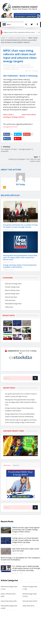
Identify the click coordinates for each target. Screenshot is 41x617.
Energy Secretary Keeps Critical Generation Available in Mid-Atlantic (20, 266)
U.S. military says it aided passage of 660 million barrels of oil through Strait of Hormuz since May (26, 568)
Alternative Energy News (13, 284)
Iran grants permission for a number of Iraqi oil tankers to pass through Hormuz (20, 226)
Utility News (9, 307)
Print (29, 71)
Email (36, 71)
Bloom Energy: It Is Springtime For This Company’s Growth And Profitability (20, 559)
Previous (6, 147)
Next (36, 157)
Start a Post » (8, 114)
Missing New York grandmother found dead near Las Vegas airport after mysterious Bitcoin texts (20, 257)
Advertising (7, 465)
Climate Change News (12, 67)
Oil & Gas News (10, 300)
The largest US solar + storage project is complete (17, 150)
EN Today (13, 65)
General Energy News (26, 67)
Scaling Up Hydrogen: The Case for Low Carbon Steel (24, 160)
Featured (16, 465)
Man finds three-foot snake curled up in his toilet (25, 550)
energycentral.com (10, 127)
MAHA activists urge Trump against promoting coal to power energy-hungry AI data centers (26, 529)
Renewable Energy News (11, 69)
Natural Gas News (11, 297)
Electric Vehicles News (12, 290)
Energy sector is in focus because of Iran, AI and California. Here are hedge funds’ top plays (25, 540)
